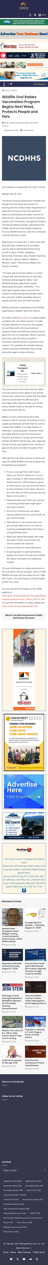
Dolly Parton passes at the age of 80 (12, 1061)
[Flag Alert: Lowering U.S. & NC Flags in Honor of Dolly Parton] (35, 1021)
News (14, 90)
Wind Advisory (10, 1232)
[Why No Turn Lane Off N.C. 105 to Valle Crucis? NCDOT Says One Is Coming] (12, 1022)
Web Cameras (24, 1252)
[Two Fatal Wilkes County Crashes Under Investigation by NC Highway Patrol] (35, 987)
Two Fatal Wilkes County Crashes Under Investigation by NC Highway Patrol (35, 999)
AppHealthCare (33, 1181)
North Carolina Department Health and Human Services (24, 616)
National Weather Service (15, 1213)
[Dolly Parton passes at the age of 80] (12, 1052)
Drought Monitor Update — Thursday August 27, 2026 (34, 925)
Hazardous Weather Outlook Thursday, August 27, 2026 (12, 966)
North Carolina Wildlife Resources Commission (22, 1218)
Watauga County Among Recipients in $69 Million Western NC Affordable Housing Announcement (12, 1002)
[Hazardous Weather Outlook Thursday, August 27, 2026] (12, 955)
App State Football (12, 1186)
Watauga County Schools (15, 1227)
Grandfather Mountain (13, 1204)
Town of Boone (24, 1222)
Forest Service (11, 1199)
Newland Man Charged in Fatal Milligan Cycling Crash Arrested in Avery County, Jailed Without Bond (12, 935)
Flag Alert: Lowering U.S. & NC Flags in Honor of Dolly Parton (34, 1033)
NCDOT (35, 1213)
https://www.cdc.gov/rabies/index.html (20, 606)
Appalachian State (12, 1181)
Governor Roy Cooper (32, 1199)
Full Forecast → (39, 84)
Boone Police (34, 1190)
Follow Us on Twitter (12, 1096)
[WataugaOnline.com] (24, 6)
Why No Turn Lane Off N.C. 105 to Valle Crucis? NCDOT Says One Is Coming (12, 1034)
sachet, (26, 317)
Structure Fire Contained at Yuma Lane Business (34, 1063)
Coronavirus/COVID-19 (14, 1195)
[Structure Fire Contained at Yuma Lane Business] (35, 1052)
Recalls (8, 1222)
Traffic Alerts (39, 1252)
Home (7, 90)
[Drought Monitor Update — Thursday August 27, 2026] (35, 914)
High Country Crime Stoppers (16, 1209)
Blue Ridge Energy (34, 1186)
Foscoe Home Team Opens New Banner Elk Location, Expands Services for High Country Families (35, 968)
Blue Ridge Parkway (13, 1190)
